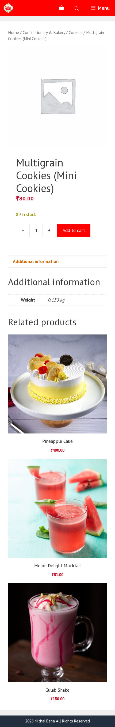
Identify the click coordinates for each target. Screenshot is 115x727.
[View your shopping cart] (61, 8)
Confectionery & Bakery (44, 32)
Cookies (75, 32)
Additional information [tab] (36, 261)
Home (13, 32)
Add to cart (74, 230)
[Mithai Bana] (8, 8)
